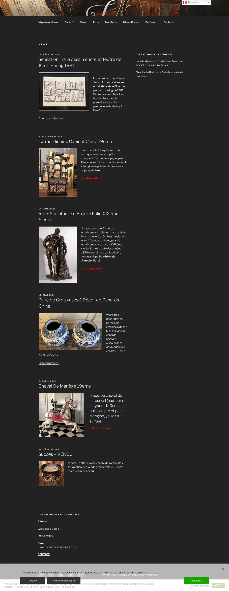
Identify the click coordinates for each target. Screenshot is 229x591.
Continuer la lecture (51, 118)
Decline (33, 580)
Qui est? (69, 22)
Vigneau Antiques (48, 22)
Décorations (130, 22)
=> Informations (49, 363)
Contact (168, 22)
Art (94, 22)
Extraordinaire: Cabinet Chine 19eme (75, 141)
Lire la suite (153, 572)
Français (192, 2)
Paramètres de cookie (64, 580)
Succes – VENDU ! (56, 454)
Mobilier (109, 22)
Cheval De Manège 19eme (64, 386)
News (83, 22)
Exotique (150, 22)
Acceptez (196, 580)
